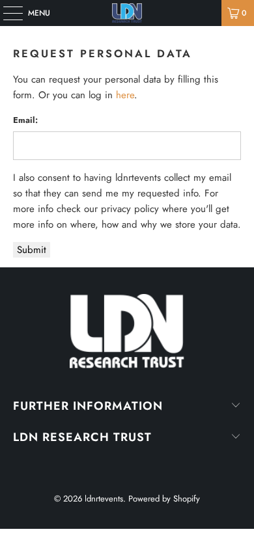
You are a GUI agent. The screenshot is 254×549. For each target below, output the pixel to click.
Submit (31, 250)
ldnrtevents (104, 498)
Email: (25, 120)
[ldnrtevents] (127, 13)
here (125, 95)
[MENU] (6, 13)
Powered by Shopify (164, 498)
